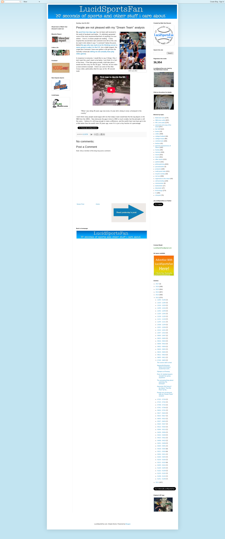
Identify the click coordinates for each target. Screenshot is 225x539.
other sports (159, 159)
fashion (157, 143)
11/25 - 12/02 (161, 313)
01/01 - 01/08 (161, 479)
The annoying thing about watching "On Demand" (165, 382)
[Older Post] (128, 221)
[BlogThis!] (97, 134)
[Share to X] (99, 134)
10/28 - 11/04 (161, 324)
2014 (157, 292)
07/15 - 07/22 (161, 402)
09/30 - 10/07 (161, 335)
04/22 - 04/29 (161, 435)
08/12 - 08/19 (161, 355)
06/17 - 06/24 (161, 413)
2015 (157, 289)
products (158, 169)
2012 (157, 297)
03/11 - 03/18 (161, 451)
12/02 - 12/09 (161, 311)
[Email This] (95, 134)
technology (158, 190)
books (157, 131)
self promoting (159, 181)
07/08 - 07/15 (161, 405)
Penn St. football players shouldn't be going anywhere (164, 375)
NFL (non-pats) (160, 122)
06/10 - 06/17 (161, 416)
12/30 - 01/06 (161, 300)
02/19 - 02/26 (161, 459)
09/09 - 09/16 (161, 344)
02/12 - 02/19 (161, 462)
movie (157, 155)
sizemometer (159, 183)
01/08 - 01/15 (161, 476)
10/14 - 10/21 (161, 330)
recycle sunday (160, 174)
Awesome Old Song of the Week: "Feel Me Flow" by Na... (164, 388)
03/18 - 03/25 (161, 449)
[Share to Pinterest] (104, 134)
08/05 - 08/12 (161, 357)
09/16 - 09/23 (161, 341)
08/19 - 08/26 (161, 352)
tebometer (158, 188)
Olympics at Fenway (163, 371)
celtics (157, 134)
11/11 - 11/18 (161, 319)
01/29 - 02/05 (161, 468)
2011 (157, 482)
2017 (157, 284)
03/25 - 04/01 (161, 446)
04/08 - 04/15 (161, 440)
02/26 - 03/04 (161, 457)
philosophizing (160, 164)
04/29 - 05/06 (161, 432)
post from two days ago (87, 32)
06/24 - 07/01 (161, 410)
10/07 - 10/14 (161, 333)
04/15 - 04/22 (161, 438)
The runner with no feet (164, 362)
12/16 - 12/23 (161, 305)
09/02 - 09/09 (161, 346)
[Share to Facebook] (101, 134)
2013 (157, 295)
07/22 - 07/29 (161, 399)
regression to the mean (162, 178)
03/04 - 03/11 (161, 454)
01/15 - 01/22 (161, 473)
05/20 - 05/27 (161, 424)
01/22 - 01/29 (161, 470)
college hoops (159, 138)
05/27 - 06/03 (161, 421)
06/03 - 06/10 (161, 418)
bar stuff (157, 129)
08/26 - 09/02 (161, 349)
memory (157, 152)
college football (160, 136)
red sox (157, 176)
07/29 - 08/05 (161, 360)
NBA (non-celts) (160, 120)
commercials (159, 141)
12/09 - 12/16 (161, 308)
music (157, 157)
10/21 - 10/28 (161, 327)
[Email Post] (91, 134)
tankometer (158, 186)
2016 (157, 286)
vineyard (158, 195)
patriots (157, 162)
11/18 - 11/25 (161, 316)
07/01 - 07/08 (161, 407)
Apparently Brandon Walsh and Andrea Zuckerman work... (164, 367)
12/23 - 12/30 (161, 303)
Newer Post (80, 204)
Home (98, 204)
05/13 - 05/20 (161, 427)
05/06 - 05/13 (161, 429)
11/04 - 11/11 (161, 322)
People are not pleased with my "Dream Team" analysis (165, 394)
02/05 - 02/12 (161, 465)
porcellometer (159, 166)
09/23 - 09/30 (161, 338)
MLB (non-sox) (160, 118)
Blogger (128, 524)
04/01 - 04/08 (161, 443)
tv (155, 193)
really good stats (160, 171)
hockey (157, 150)
